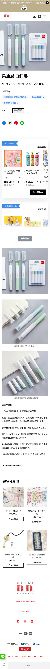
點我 (24, 9)
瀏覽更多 (25, 238)
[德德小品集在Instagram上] (25, 622)
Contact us (25, 612)
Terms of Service (13, 657)
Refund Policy (38, 657)
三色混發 (18, 110)
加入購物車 (38, 192)
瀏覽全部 (42, 147)
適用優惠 (6, 91)
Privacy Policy (26, 657)
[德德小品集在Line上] (32, 622)
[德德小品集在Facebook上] (18, 622)
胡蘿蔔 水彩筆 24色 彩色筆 (32, 172)
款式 (4, 110)
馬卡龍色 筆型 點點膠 (13, 172)
